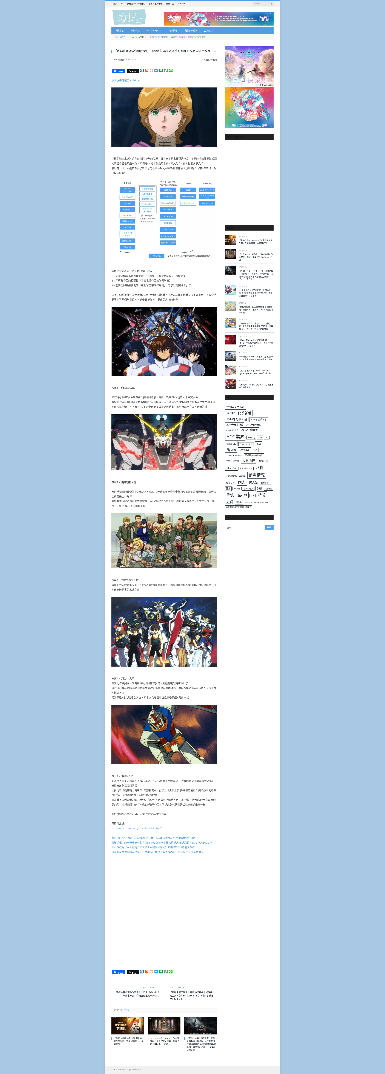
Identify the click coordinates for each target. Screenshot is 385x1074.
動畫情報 (257, 475)
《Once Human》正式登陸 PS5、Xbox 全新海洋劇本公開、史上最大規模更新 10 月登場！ (256, 343)
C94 (260, 437)
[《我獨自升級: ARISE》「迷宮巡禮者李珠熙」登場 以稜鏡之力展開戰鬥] (127, 1025)
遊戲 (229, 502)
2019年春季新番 (234, 424)
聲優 (230, 494)
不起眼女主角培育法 (254, 455)
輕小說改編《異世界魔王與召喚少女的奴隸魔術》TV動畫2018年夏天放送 (153, 847)
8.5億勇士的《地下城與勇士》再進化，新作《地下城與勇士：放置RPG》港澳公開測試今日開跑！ (256, 293)
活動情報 (135, 30)
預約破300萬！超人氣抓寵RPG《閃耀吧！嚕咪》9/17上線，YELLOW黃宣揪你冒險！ (256, 310)
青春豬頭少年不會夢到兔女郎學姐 (238, 507)
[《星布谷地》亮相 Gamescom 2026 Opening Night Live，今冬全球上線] (230, 370)
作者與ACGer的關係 (136, 3)
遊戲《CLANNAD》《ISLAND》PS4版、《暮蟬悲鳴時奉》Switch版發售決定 (153, 838)
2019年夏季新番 (259, 419)
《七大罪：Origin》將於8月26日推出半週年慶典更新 (256, 386)
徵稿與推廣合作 (155, 3)
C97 (266, 437)
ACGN (203, 60)
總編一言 (170, 3)
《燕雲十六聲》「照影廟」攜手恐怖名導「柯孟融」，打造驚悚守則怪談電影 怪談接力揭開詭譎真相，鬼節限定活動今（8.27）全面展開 (201, 1044)
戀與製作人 (248, 488)
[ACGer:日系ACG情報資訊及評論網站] (129, 17)
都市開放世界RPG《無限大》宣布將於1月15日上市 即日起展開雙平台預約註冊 (256, 358)
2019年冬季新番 (236, 419)
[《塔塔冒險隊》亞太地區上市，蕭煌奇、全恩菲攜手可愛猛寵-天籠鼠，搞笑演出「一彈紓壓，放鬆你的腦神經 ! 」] (230, 323)
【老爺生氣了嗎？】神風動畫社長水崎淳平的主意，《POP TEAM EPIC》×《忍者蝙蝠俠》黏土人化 (191, 996)
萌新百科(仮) (191, 30)
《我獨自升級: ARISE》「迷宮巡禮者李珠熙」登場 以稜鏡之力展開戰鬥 (128, 1041)
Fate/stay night (246, 444)
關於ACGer (118, 3)
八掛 (260, 467)
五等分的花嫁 (232, 461)
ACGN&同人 (153, 30)
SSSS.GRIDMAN (234, 455)
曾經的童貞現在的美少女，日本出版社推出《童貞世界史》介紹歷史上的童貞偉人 (157, 852)
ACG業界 (235, 437)
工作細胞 (237, 489)
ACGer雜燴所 (249, 430)
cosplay (231, 444)
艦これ (242, 495)
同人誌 (253, 482)
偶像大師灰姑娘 (246, 468)
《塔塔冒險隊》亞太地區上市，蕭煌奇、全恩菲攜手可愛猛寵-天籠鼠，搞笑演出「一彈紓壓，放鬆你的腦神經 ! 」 (256, 326)
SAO (255, 450)
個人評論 (231, 468)
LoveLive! (244, 449)
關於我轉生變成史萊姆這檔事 (257, 502)
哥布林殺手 (265, 483)
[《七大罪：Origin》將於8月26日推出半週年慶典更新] (230, 384)
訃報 (252, 495)
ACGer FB (182, 3)
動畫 (207, 60)
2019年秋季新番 (253, 424)
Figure (231, 449)
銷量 (239, 502)
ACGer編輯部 (119, 60)
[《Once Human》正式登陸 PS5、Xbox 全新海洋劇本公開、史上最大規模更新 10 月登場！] (230, 339)
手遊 (259, 488)
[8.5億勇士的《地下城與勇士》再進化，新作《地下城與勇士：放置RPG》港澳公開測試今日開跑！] (230, 290)
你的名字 (263, 461)
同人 (242, 482)
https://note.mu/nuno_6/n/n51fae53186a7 (136, 828)
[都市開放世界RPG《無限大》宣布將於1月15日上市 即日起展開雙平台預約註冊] (230, 356)
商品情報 (173, 30)
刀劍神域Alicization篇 (235, 475)
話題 (262, 494)
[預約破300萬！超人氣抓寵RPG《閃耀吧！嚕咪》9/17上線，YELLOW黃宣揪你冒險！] (230, 306)
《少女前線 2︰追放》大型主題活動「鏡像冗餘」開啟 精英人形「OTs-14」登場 (165, 1041)
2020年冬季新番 (232, 430)
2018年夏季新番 (235, 407)
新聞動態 (119, 30)
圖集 (228, 488)
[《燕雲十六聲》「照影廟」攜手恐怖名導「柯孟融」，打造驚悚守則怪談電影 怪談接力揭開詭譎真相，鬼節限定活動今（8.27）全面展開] (200, 1025)
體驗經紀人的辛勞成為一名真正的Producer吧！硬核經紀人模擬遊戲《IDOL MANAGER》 (162, 842)
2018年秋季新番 (238, 413)
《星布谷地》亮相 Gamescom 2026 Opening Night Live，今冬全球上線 (255, 372)
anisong (251, 437)
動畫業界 (230, 482)
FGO (258, 443)
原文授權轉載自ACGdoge (125, 80)
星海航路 (208, 30)
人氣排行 (248, 461)
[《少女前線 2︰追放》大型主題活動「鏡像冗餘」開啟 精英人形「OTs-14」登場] (164, 1025)
